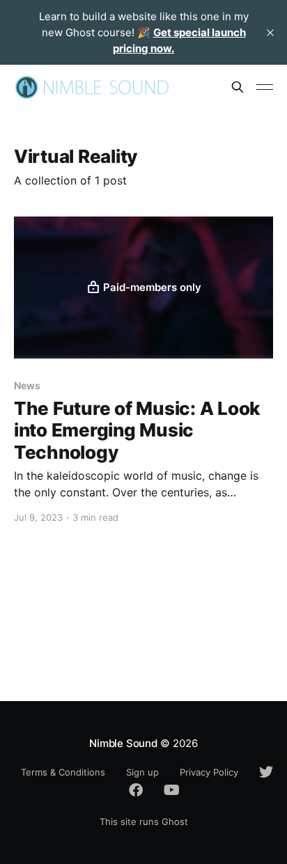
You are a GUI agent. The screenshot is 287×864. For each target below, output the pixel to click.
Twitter (259, 772)
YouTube (165, 790)
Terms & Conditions (63, 772)
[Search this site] (237, 87)
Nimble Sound (123, 743)
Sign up (142, 772)
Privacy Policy (209, 772)
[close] (270, 33)
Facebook (129, 790)
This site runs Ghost (144, 821)
